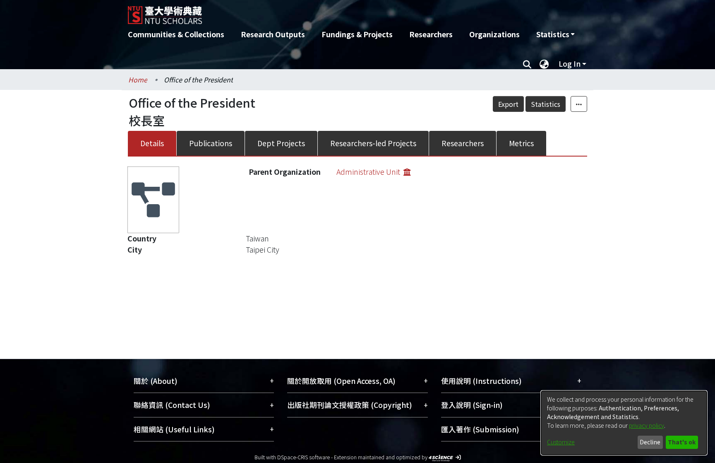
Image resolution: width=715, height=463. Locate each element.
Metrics (521, 143)
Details (152, 143)
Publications (210, 143)
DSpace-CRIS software (303, 457)
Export (508, 104)
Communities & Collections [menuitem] (176, 34)
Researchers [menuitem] (431, 34)
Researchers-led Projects (373, 143)
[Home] (313, 12)
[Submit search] (527, 64)
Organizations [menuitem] (494, 34)
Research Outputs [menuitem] (273, 34)
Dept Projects (281, 143)
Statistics (545, 104)
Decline (650, 442)
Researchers (462, 143)
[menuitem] (555, 34)
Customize (561, 442)
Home (137, 79)
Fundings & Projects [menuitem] (357, 34)
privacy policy (646, 425)
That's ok (682, 442)
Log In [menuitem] (570, 63)
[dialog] (624, 423)
